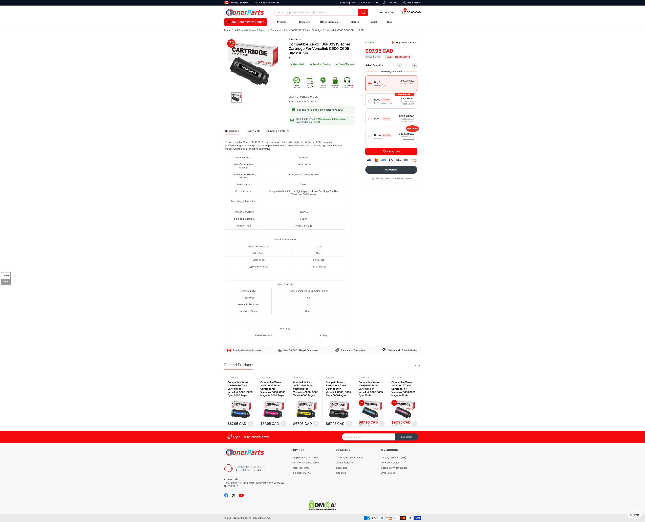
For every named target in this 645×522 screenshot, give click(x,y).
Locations (341, 467)
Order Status (388, 472)
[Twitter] (234, 495)
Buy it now (391, 169)
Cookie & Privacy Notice (394, 467)
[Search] (363, 12)
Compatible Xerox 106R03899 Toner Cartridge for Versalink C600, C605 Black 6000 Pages (338, 389)
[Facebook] (226, 495)
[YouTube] (241, 495)
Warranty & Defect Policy (305, 462)
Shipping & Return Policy (304, 457)
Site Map (341, 472)
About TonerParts (346, 462)
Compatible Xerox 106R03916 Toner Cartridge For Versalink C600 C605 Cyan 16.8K (371, 389)
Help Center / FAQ (301, 472)
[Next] (415, 365)
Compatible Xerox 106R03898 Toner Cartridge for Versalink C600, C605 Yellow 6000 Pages (305, 389)
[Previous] (419, 365)
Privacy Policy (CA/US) (393, 457)
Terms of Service (390, 462)
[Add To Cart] (251, 424)
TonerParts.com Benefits (349, 457)
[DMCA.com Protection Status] (322, 509)
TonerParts (294, 39)
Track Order (392, 3)
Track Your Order (300, 467)
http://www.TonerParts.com (303, 174)
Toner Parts (240, 517)
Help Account (414, 3)
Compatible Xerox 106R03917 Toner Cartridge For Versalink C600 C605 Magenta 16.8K (403, 389)
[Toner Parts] (245, 12)
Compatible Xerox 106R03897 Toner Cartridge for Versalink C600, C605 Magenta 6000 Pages (272, 389)
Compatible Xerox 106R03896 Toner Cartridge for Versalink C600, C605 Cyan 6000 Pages (240, 389)
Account (390, 12)
